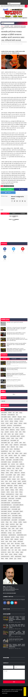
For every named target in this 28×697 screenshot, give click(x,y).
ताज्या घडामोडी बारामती (5, 502)
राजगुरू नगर (23, 545)
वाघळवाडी (24, 550)
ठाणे (13, 427)
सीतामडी (11, 558)
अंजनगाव (12, 432)
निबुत (21, 524)
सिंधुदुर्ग (24, 556)
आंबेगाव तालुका (23, 444)
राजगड (8, 470)
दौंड (9, 464)
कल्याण (8, 438)
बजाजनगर (19, 466)
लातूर (2, 432)
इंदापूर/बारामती (4, 477)
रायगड (12, 470)
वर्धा (12, 550)
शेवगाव (10, 554)
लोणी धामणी (3, 414)
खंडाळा (2, 487)
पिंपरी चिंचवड (16, 449)
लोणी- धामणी (17, 547)
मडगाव (2, 541)
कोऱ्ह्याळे (15, 485)
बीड (17, 414)
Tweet (9, 192)
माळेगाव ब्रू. (3, 543)
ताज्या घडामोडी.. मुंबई (16, 509)
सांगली (7, 429)
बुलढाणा (23, 436)
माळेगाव (20, 423)
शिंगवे (2, 554)
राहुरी (2, 547)
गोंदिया (2, 457)
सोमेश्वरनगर (12, 429)
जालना (9, 434)
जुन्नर (21, 457)
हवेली (21, 453)
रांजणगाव (3, 470)
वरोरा (9, 550)
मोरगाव (2, 429)
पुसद (6, 530)
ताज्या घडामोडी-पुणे (5, 507)
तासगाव (2, 522)
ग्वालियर (21, 489)
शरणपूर (17, 552)
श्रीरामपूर (15, 554)
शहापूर (21, 552)
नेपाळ (2, 466)
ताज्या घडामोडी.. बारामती (15, 436)
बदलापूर (9, 532)
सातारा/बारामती (18, 556)
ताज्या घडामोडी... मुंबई (5, 442)
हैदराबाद (19, 558)
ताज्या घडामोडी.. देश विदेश (18, 459)
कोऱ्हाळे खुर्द (3, 485)
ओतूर (22, 477)
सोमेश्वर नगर (17, 472)
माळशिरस (3, 438)
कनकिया (9, 479)
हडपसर (16, 434)
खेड (19, 455)
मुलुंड (2, 545)
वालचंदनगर (9, 425)
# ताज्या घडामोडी (6, 186)
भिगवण (17, 427)
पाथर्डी (17, 528)
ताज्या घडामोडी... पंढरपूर (6, 462)
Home (2, 26)
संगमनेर (20, 554)
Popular (14, 358)
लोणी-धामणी (3, 453)
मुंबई (17, 412)
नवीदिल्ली (14, 416)
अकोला (25, 453)
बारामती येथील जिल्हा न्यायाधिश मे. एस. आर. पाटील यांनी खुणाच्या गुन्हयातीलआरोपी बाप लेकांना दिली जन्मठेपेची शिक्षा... (17, 339)
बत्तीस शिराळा (3, 532)
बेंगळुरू (17, 537)
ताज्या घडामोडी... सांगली (5, 515)
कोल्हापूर (16, 421)
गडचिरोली (23, 455)
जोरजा (21, 494)
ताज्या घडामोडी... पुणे (15, 440)
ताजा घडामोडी (18, 498)
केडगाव (7, 436)
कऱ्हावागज (23, 479)
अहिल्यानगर (16, 444)
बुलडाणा (12, 537)
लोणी (21, 442)
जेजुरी (16, 432)
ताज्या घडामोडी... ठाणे (5, 513)
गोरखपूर (12, 489)
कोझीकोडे (19, 483)
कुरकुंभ (2, 436)
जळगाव (21, 421)
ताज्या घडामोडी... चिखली (18, 511)
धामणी (11, 423)
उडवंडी (18, 477)
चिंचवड (21, 492)
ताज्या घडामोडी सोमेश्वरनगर (6, 505)
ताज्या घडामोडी (7, 26)
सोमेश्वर (16, 453)
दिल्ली (24, 416)
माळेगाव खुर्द (20, 541)
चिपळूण (2, 494)
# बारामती (11, 186)
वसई (16, 550)
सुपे (2, 434)
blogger (5, 213)
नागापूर (2, 524)
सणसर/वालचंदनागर (5, 556)
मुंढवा (22, 468)
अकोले (18, 474)
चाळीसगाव (12, 457)
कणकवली (3, 479)
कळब (6, 481)
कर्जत (18, 479)
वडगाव (20, 470)
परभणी (6, 449)
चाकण (16, 492)
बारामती (11, 26)
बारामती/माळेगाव (12, 535)
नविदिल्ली (22, 464)
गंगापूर (15, 487)
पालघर (11, 449)
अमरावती (7, 432)
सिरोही (6, 558)
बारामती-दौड (18, 532)
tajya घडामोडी (9, 474)
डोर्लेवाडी (2, 459)
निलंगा (7, 526)
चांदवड (12, 492)
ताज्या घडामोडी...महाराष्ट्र (6, 517)
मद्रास (7, 541)
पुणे (13, 412)
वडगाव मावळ (4, 550)
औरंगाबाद (11, 419)
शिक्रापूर (2, 472)
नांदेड (20, 432)
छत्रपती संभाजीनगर (17, 425)
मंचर (13, 468)
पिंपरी (24, 432)
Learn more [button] (4, 693)
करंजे (2, 455)
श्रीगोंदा (7, 472)
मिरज (12, 543)
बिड (23, 466)
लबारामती (7, 547)
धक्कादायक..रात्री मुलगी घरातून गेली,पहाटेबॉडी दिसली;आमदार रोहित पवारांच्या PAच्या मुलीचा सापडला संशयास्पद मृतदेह (16, 329)
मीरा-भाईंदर (17, 543)
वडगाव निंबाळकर (11, 414)
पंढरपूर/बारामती (13, 526)
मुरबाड (22, 543)
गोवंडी (16, 489)
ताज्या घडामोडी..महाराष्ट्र (16, 517)
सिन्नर (2, 558)
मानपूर (14, 541)
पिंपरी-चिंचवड (12, 466)
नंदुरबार (24, 522)
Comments (23, 358)
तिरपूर (7, 522)
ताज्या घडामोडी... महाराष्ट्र (6, 427)
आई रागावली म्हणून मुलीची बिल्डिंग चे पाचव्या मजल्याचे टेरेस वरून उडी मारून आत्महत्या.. (16, 333)
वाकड (19, 550)
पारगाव (2, 423)
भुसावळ (21, 539)
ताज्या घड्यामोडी (22, 520)
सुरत (15, 558)
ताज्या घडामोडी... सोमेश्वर (16, 515)
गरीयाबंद (20, 487)
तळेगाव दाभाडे (11, 498)
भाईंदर (2, 539)
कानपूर (14, 481)
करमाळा (14, 479)
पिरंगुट (2, 530)
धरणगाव (13, 464)
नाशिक (25, 423)
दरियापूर (15, 522)
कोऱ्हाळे (15, 455)
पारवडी (21, 528)
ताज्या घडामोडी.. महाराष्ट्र (6, 416)
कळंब (2, 481)
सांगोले (12, 556)
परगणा (19, 526)
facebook (23, 213)
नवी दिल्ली (3, 425)
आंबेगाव (5, 419)
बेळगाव (22, 537)
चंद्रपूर (16, 438)
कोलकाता (21, 485)
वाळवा (9, 552)
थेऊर (11, 522)
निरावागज (13, 447)
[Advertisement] (14, 278)
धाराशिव (20, 522)
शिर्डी (13, 453)
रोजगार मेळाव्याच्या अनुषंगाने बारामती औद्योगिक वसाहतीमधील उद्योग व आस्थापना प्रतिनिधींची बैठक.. (16, 344)
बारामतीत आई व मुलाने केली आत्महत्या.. (15, 322)
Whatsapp (9, 189)
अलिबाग (23, 474)
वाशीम (9, 453)
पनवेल (6, 466)
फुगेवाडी (19, 530)
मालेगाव (17, 468)
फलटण (6, 421)
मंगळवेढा (9, 468)
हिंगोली (2, 474)
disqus (13, 213)
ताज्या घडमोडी (4, 500)
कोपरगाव (10, 455)
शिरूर (24, 442)
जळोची (21, 438)
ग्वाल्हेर (6, 457)
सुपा (13, 434)
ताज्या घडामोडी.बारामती (5, 520)
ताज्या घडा (10, 500)
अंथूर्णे (14, 474)
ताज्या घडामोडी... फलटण (17, 462)
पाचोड (13, 528)
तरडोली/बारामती (22, 496)
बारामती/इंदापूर (4, 535)
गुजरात (2, 489)
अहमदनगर (22, 427)
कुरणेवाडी (24, 481)
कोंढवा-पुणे (14, 483)
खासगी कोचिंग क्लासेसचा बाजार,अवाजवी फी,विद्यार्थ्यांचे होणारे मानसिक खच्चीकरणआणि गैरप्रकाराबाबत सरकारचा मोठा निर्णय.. (16, 350)
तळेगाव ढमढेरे (4, 498)
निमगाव (2, 526)
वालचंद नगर (3, 552)
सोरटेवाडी (23, 472)
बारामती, (21, 43)
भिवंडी (12, 539)
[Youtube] (16, 1)
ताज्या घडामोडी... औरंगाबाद (6, 511)
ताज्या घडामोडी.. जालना (5, 509)
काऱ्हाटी (19, 481)
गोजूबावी (7, 489)
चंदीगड (8, 492)
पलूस (9, 528)
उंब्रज (14, 477)
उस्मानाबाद (3, 447)
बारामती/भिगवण (4, 451)
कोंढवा (12, 438)
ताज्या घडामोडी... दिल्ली (15, 513)
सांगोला (11, 472)
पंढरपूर (21, 447)
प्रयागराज (14, 530)
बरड (14, 532)
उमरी (5, 434)
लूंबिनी (11, 547)
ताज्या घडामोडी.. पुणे (5, 440)
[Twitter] (13, 1)
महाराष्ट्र (15, 423)
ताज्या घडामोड (16, 500)
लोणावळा (18, 451)
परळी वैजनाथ (4, 528)
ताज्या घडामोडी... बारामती (19, 419)
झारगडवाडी (3, 496)
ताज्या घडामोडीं (14, 520)
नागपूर (7, 423)
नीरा (17, 447)
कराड (6, 455)
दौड (2, 419)
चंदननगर (3, 492)
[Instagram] (14, 1)
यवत (14, 451)
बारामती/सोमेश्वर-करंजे (21, 535)
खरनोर (6, 487)
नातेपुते (7, 524)
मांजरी (10, 541)
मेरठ (10, 545)
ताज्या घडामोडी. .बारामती (15, 507)
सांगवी (2, 444)
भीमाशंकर (16, 539)
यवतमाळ (23, 429)
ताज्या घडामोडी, (17, 43)
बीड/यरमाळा (7, 537)
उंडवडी (10, 477)
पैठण (10, 530)
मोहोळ (13, 545)
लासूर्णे (16, 470)
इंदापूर (20, 412)
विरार (13, 552)
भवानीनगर (3, 468)
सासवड (6, 444)
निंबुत (17, 524)
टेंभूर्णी (8, 496)
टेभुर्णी (12, 496)
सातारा (2, 421)
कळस (10, 481)
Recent (5, 358)
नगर (17, 464)
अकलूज (17, 429)
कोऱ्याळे (24, 483)
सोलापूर (11, 421)
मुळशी (6, 545)
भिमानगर (7, 539)
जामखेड (17, 457)
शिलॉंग (6, 554)
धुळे (12, 442)
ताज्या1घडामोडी (4, 464)
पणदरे (2, 449)
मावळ (8, 543)
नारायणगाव (12, 524)
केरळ (8, 447)
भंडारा (10, 451)
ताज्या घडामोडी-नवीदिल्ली (18, 505)
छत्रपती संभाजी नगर (10, 494)
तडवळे (16, 496)
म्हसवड (18, 545)
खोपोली (11, 487)
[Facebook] (11, 1)
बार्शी (2, 537)
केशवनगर (8, 483)
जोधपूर (17, 494)
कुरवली (2, 483)
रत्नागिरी (16, 442)
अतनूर (11, 444)
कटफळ (21, 434)
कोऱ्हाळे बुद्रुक (10, 485)
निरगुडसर (20, 416)
